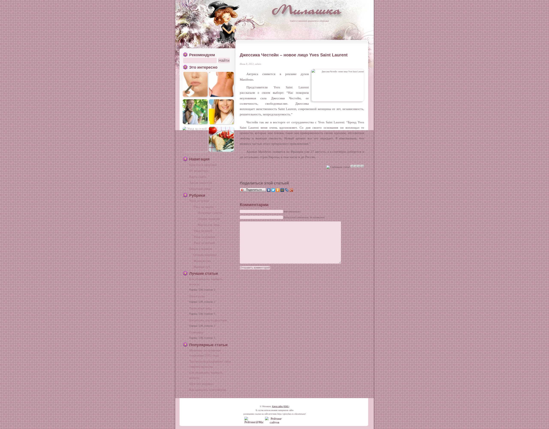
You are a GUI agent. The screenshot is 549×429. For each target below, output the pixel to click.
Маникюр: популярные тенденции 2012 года (205, 352)
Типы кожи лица (200, 308)
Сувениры (196, 332)
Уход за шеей (202, 231)
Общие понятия (209, 219)
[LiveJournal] (287, 190)
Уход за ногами (204, 243)
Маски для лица (209, 225)
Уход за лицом (203, 206)
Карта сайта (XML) (280, 406)
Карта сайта (197, 176)
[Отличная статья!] (362, 166)
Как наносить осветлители (207, 389)
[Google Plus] (291, 190)
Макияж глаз (202, 261)
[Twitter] (273, 190)
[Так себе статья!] (352, 166)
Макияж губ (201, 267)
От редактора (198, 170)
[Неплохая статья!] (355, 166)
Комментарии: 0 (309, 173)
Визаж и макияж (200, 249)
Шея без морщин (201, 383)
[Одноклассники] (278, 190)
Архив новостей (200, 182)
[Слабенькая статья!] (338, 167)
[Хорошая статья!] (359, 166)
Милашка (306, 10)
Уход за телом (199, 200)
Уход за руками (204, 237)
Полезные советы (210, 212)
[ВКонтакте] (269, 190)
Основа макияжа (205, 255)
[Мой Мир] (282, 190)
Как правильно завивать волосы (206, 281)
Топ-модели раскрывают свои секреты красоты (210, 364)
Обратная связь (200, 188)
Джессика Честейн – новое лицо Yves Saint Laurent (294, 55)
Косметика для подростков (208, 320)
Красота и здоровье (265, 173)
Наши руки (197, 296)
